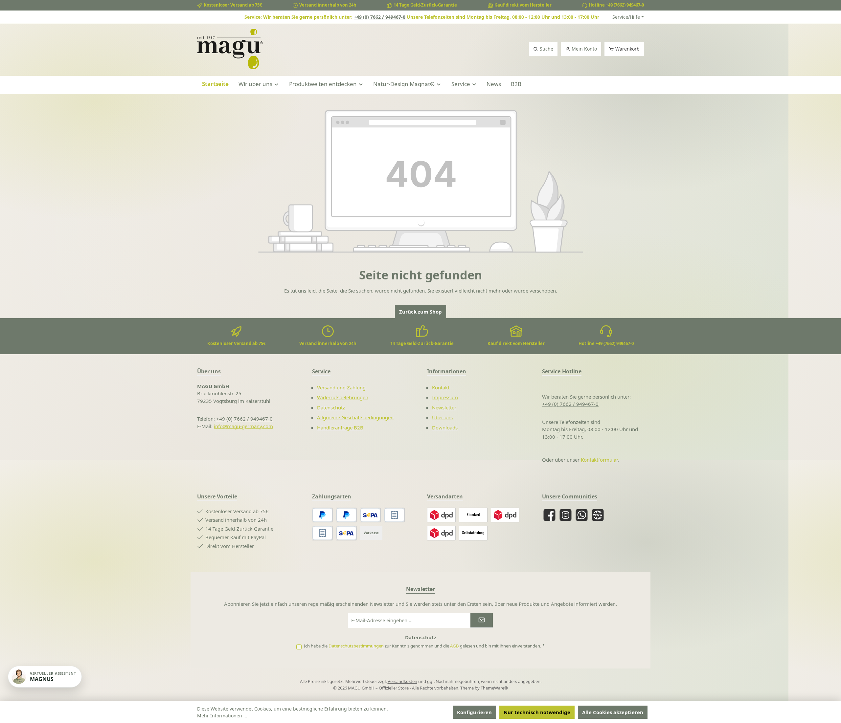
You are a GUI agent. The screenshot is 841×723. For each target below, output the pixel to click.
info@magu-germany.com (243, 426)
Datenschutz (331, 407)
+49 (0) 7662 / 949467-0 (379, 17)
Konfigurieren (474, 712)
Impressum (445, 397)
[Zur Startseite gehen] (230, 49)
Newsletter (444, 407)
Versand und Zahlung (341, 387)
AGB (454, 646)
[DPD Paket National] (441, 515)
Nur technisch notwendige (537, 712)
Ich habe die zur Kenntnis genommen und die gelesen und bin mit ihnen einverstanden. (424, 646)
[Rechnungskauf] (394, 515)
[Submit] (481, 620)
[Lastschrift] (346, 533)
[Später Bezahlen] (346, 515)
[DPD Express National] (505, 515)
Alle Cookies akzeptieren (612, 712)
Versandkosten (402, 681)
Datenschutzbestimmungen (356, 646)
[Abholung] (473, 533)
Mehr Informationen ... (222, 715)
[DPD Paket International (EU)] (441, 533)
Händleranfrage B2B (340, 427)
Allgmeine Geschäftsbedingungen (355, 417)
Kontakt (440, 387)
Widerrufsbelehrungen (342, 397)
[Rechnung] (322, 533)
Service (321, 371)
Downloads (445, 427)
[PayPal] (322, 515)
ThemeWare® (494, 688)
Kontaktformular (599, 459)
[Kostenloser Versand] (473, 515)
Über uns (442, 417)
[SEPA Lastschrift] (370, 515)
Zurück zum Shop (420, 311)
